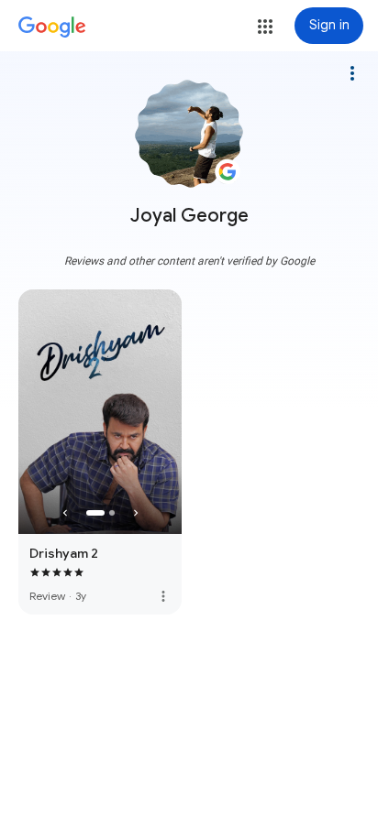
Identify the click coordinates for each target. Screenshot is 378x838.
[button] (265, 26)
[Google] (52, 27)
